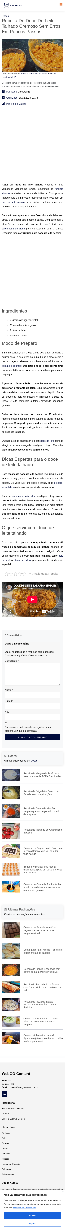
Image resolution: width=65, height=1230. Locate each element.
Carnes (5, 1143)
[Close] (63, 1191)
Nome (9, 689)
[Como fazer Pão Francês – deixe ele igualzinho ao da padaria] (11, 951)
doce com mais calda (24, 496)
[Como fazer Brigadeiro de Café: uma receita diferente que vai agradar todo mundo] (11, 850)
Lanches (6, 1154)
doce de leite (47, 441)
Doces (5, 16)
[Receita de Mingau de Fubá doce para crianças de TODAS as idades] (11, 774)
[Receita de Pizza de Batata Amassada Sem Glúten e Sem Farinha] (11, 1004)
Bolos (4, 1138)
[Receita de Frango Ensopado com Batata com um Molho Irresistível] (11, 970)
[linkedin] (4, 1094)
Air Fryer (6, 1133)
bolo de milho (23, 560)
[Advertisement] (32, 148)
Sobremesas (8, 1174)
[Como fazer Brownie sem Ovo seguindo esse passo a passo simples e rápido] (11, 930)
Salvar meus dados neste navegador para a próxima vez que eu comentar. (28, 729)
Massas (5, 1159)
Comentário (12, 660)
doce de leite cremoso (14, 202)
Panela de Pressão (11, 1164)
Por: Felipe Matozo (16, 104)
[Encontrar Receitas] (13, 5)
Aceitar (32, 1215)
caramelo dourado (12, 366)
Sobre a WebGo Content (13, 1119)
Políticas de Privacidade (24, 1207)
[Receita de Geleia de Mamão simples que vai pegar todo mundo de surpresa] (11, 811)
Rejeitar (32, 1223)
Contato (5, 1114)
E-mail (9, 701)
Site (7, 712)
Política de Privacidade (13, 1108)
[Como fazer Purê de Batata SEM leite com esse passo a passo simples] (11, 1021)
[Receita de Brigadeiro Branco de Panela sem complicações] (11, 792)
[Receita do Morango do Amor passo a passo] (11, 831)
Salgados (6, 1169)
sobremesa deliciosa (13, 228)
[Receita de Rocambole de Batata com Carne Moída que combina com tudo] (11, 987)
